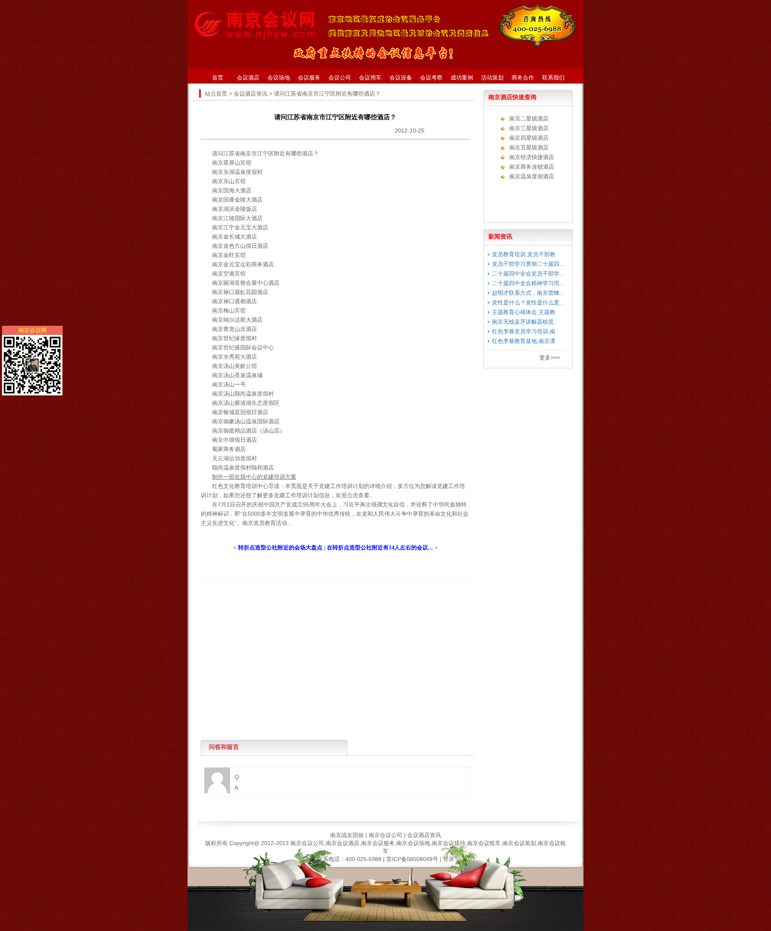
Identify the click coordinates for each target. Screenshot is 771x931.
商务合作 (523, 77)
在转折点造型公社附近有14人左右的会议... (380, 548)
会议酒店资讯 (250, 93)
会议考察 (431, 77)
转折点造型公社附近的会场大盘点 (280, 548)
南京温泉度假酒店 (531, 176)
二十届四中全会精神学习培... (528, 283)
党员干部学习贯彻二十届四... (528, 264)
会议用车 (370, 77)
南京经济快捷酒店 (531, 157)
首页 (217, 77)
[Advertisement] (333, 597)
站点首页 (216, 93)
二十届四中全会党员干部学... (528, 273)
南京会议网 (32, 330)
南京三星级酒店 (529, 128)
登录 (448, 859)
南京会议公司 (385, 835)
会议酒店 (248, 77)
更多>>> (549, 357)
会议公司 (339, 77)
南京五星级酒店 (529, 147)
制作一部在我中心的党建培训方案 (254, 477)
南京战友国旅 (347, 835)
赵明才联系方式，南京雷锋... (528, 293)
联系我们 (553, 77)
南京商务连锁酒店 (531, 166)
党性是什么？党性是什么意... (528, 302)
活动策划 (492, 77)
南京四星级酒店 (529, 138)
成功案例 (462, 77)
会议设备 (401, 77)
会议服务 (309, 77)
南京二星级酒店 (529, 118)
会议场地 (278, 77)
